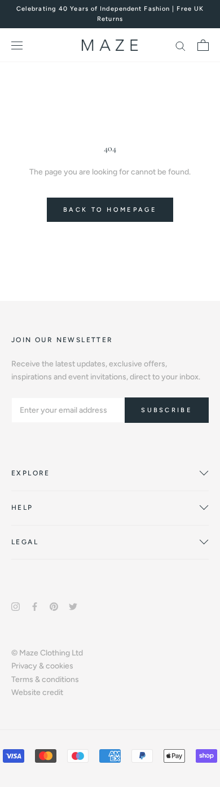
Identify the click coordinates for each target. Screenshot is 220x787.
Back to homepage (110, 209)
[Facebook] (34, 606)
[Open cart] (203, 45)
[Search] (180, 45)
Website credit (37, 692)
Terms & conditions (45, 679)
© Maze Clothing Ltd (47, 653)
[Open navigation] (17, 45)
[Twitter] (73, 606)
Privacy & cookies (42, 666)
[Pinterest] (54, 606)
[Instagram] (15, 606)
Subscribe (166, 410)
